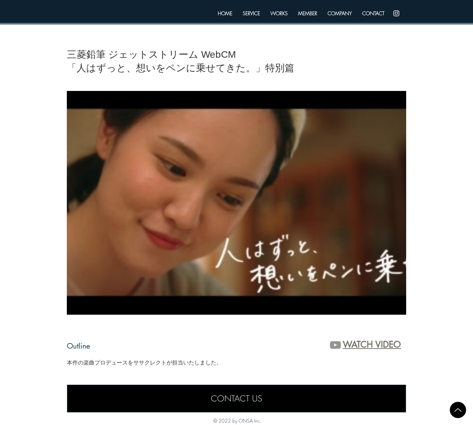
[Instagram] (396, 13)
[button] (236, 203)
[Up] (458, 410)
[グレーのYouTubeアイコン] (335, 345)
